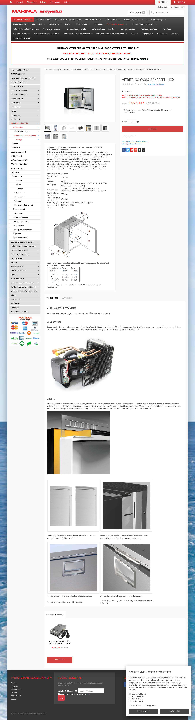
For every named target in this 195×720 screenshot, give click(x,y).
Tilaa (61, 698)
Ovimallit (14, 144)
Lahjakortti (175, 33)
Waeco (18, 185)
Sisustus (111, 29)
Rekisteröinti (164, 7)
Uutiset (66, 2)
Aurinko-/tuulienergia (155, 19)
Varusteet (167, 29)
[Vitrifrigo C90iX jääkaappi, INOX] (79, 100)
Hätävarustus (54, 24)
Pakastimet (15, 172)
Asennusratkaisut (19, 24)
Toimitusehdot (16, 689)
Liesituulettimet (18, 225)
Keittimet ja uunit (19, 209)
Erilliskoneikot (19, 193)
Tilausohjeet (32, 2)
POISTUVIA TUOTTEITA (22, 38)
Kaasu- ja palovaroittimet (22, 230)
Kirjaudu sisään (178, 7)
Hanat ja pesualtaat (20, 238)
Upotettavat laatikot (18, 152)
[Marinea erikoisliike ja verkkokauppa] (50, 11)
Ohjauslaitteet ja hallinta (76, 29)
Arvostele (156, 84)
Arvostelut (67, 297)
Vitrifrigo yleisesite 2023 (132, 144)
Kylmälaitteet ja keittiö (115, 24)
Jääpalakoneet (16, 176)
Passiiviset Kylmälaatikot (23, 205)
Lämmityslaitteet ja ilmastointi (142, 24)
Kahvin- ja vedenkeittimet (22, 221)
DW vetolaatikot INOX (19, 160)
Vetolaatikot (15, 148)
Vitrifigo (19, 139)
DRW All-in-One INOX (19, 164)
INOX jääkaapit (16, 156)
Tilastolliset (137, 699)
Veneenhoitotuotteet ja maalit (45, 33)
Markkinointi (137, 701)
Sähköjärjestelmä (128, 29)
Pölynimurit (17, 234)
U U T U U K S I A (113, 19)
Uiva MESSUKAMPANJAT (22, 19)
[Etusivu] (10, 2)
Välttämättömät (139, 694)
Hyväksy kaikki (174, 711)
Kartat (67, 24)
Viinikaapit (18, 201)
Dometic (19, 180)
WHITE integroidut (18, 168)
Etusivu (13, 683)
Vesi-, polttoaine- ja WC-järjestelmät (110, 33)
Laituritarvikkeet (98, 29)
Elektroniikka (37, 24)
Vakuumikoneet (18, 213)
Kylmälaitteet (18, 127)
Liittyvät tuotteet (54, 614)
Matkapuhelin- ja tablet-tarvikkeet (26, 29)
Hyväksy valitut (143, 711)
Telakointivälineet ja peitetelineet (76, 33)
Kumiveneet (98, 24)
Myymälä (19, 2)
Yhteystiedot (55, 2)
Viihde (133, 33)
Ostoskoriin (152, 129)
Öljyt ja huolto (147, 33)
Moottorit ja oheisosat (51, 29)
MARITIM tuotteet (20, 33)
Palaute (43, 2)
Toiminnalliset (138, 696)
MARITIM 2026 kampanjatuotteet (68, 19)
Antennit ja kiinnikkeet (131, 19)
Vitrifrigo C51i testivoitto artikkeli (135, 141)
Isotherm (19, 189)
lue (88, 694)
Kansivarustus (81, 24)
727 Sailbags (162, 33)
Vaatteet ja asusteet (149, 29)
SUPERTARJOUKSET (43, 19)
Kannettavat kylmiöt (21, 131)
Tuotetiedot (52, 297)
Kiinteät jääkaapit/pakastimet (25, 135)
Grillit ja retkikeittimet (21, 217)
